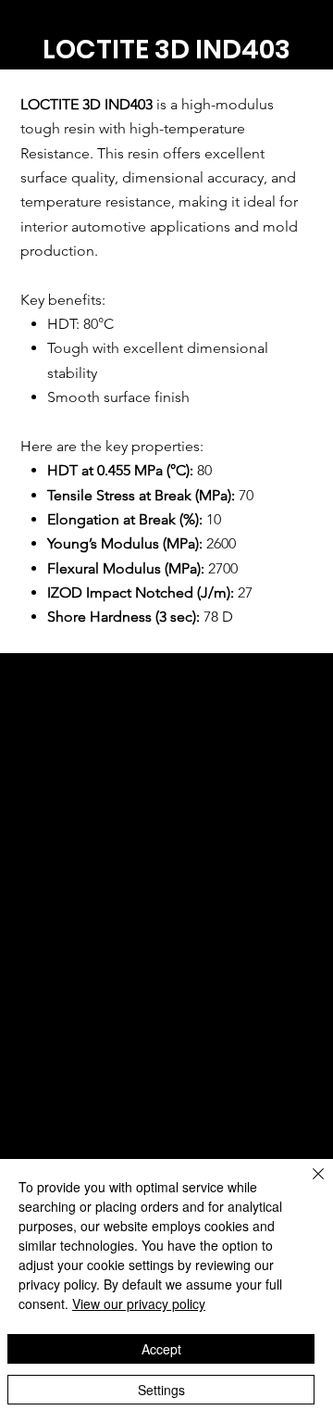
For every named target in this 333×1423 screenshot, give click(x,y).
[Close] (307, 1185)
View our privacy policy (138, 1303)
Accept (161, 1349)
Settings (161, 1389)
